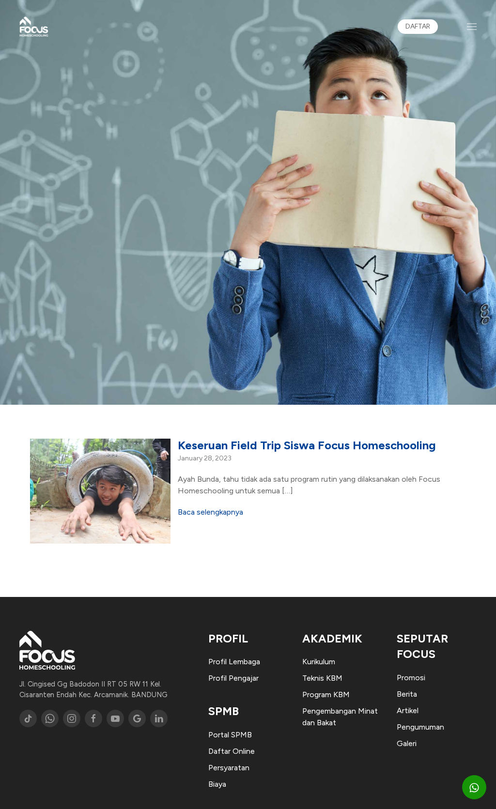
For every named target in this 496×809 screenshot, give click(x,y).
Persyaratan (228, 767)
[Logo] (33, 26)
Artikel (407, 710)
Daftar (417, 26)
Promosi (411, 677)
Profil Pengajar (233, 678)
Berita (407, 694)
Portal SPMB (230, 734)
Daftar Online (231, 751)
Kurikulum (318, 661)
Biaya (217, 784)
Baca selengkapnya (210, 512)
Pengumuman (420, 727)
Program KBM (326, 694)
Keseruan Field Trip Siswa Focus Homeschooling (307, 445)
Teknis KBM (322, 678)
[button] (472, 26)
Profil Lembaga (234, 661)
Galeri (407, 743)
